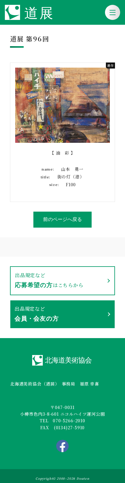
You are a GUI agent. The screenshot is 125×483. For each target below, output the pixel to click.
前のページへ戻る (62, 219)
